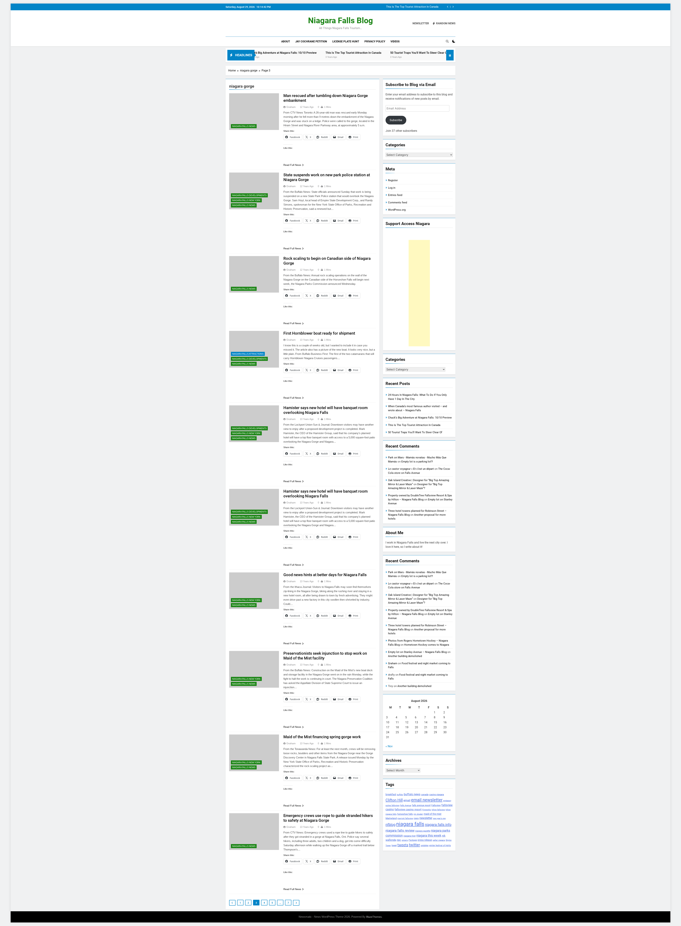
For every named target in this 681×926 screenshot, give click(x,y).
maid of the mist (432, 814)
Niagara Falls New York (246, 200)
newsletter (425, 818)
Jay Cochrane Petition (311, 41)
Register (393, 180)
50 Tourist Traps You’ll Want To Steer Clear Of (345, 52)
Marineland (391, 818)
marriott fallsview (405, 818)
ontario (405, 840)
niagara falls (410, 824)
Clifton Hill (394, 800)
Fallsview (436, 805)
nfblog (390, 824)
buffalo (400, 795)
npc (399, 840)
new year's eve (439, 818)
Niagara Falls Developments (249, 195)
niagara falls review (400, 831)
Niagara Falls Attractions (248, 354)
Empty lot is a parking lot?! (417, 461)
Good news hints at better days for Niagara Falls (325, 575)
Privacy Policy (374, 41)
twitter (414, 845)
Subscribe (396, 120)
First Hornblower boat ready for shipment (319, 333)
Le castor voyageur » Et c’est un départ (411, 468)
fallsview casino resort (408, 809)
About (285, 41)
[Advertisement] (419, 293)
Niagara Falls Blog (340, 20)
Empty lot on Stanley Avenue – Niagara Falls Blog (417, 652)
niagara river (409, 835)
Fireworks (426, 810)
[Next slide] (453, 6)
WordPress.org (397, 209)
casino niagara (436, 794)
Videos (395, 41)
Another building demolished (405, 656)
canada (424, 794)
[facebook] (228, 23)
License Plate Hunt (345, 41)
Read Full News (292, 164)
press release (425, 840)
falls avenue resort (421, 805)
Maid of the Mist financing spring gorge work (322, 737)
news (416, 818)
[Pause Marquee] (450, 55)
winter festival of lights (440, 845)
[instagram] (232, 23)
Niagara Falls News (243, 126)
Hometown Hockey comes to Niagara (426, 644)
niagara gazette (422, 831)
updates (424, 845)
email (406, 800)
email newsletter (426, 799)
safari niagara (439, 840)
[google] (240, 23)
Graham (291, 107)
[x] (236, 23)
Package (413, 840)
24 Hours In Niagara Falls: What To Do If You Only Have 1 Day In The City (395, 6)
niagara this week (428, 835)
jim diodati (418, 814)
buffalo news (412, 794)
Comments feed (397, 202)
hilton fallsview (438, 810)
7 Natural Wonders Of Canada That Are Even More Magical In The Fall (427, 52)
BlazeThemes (374, 916)
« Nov (389, 746)
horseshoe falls (405, 814)
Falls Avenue (405, 805)
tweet (394, 845)
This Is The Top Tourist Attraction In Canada (280, 52)
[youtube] (245, 23)
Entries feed (395, 195)
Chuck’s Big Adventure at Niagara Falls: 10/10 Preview (420, 417)
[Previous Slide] (447, 6)
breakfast (391, 794)
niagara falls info (438, 824)
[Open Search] (447, 41)
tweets (402, 845)
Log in (391, 187)
